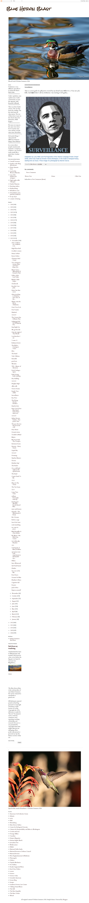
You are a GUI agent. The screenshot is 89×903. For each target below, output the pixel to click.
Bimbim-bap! (15, 463)
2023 (11, 212)
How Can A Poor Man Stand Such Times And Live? (16, 411)
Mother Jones (14, 845)
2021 (11, 217)
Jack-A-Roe (15, 587)
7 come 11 (14, 340)
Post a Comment (31, 172)
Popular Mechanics (15, 862)
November (15, 593)
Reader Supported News (17, 867)
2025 (11, 207)
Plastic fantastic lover (14, 168)
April (13, 611)
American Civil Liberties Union (19, 814)
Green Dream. (16, 389)
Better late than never (16, 291)
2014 (11, 236)
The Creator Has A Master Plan (16, 318)
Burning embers (14, 186)
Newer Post (28, 176)
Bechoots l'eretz (16, 444)
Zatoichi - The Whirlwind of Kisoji (16, 513)
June (13, 606)
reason (12, 871)
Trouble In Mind (16, 435)
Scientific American (15, 878)
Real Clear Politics (15, 869)
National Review (15, 853)
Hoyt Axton (15, 429)
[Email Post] (45, 164)
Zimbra (14, 568)
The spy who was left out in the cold (16, 425)
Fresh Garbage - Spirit (16, 371)
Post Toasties (15, 310)
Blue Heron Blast (28, 8)
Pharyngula (13, 858)
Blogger (65, 899)
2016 (11, 230)
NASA (12, 847)
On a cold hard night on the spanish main (16, 469)
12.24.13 (14, 315)
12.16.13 (14, 416)
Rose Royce (15, 575)
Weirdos (14, 364)
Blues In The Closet (15, 483)
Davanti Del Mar (16, 577)
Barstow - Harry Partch (16, 447)
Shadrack (14, 312)
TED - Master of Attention (16, 367)
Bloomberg (13, 823)
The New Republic (15, 891)
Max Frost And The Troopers (16, 440)
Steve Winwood (16, 563)
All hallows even (14, 190)
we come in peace (15, 528)
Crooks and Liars (15, 831)
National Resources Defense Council (20, 851)
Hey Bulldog (15, 378)
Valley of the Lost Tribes (15, 276)
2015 (11, 233)
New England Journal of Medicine (20, 856)
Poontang (14, 455)
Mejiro (13, 437)
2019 (11, 223)
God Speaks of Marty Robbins (16, 548)
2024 (11, 210)
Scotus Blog (13, 880)
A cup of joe (13, 196)
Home (53, 176)
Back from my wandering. (13, 647)
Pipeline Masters (16, 458)
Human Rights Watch (16, 840)
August (14, 601)
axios (11, 818)
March (14, 614)
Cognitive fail (15, 582)
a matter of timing (15, 199)
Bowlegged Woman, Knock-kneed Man (16, 504)
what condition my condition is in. (16, 244)
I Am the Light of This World (16, 333)
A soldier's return (16, 251)
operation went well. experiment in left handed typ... (16, 555)
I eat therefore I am (16, 337)
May (13, 609)
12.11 (13, 489)
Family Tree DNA (15, 392)
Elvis (13, 351)
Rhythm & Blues (16, 580)
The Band (14, 353)
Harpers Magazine (15, 838)
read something (16, 525)
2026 (11, 204)
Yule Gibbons (16, 356)
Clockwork (15, 284)
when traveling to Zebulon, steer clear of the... (16, 297)
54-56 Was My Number (16, 542)
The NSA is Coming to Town (15, 347)
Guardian (12, 836)
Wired (12, 895)
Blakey (14, 561)
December (15, 240)
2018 (11, 225)
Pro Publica (13, 865)
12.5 (13, 545)
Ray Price (14, 398)
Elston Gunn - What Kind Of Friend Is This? (16, 271)
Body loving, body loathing (16, 375)
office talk (14, 386)
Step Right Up (16, 327)
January (14, 619)
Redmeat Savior (16, 343)
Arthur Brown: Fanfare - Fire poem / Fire (16, 419)
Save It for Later (16, 522)
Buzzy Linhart (16, 253)
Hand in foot (15, 406)
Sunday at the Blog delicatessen (15, 164)
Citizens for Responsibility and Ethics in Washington (25, 829)
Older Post (78, 176)
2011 (11, 625)
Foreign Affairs (14, 834)
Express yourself (16, 590)
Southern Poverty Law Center (18, 884)
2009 (11, 630)
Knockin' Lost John (15, 287)
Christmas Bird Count (16, 259)
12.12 (13, 480)
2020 (11, 220)
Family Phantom (14, 184)
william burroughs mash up (15, 497)
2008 (11, 633)
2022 (11, 215)
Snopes (12, 882)
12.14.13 (14, 453)
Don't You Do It (16, 307)
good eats (14, 361)
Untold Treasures (15, 161)
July (13, 604)
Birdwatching (14, 188)
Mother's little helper (15, 280)
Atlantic (12, 816)
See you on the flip (16, 571)
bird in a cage (15, 520)
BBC (11, 820)
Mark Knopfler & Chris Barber (16, 532)
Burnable (14, 359)
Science (12, 873)
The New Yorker (15, 893)
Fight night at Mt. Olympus (15, 181)
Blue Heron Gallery (15, 825)
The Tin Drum (16, 487)
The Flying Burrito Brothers (15, 401)
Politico (12, 860)
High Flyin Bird (16, 248)
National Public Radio (16, 849)
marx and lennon (16, 509)
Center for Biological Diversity (19, 827)
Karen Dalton (15, 256)
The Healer (15, 466)
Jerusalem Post (14, 842)
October (14, 596)
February (15, 617)
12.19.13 (14, 381)
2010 (11, 628)
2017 (11, 228)
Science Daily (14, 876)
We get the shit (16, 330)
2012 (11, 622)
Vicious (14, 460)
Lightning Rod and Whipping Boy (16, 323)
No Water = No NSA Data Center (16, 537)
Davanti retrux (16, 432)
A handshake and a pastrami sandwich (15, 193)
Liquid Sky (15, 450)
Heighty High (16, 383)
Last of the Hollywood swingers (13, 176)
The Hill (12, 889)
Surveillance (15, 395)
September (15, 598)
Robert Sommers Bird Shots (15, 639)
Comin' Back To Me (16, 477)
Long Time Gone (15, 493)
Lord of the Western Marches (15, 172)
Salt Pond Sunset (16, 566)
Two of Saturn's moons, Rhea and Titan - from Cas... (16, 265)
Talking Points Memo (16, 887)
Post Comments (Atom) (39, 179)
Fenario (14, 585)
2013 (11, 238)
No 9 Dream (15, 517)
